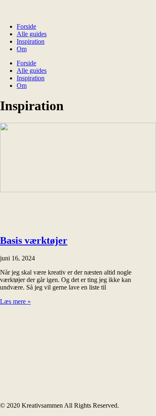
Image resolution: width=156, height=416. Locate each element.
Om (22, 48)
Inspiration (31, 41)
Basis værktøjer (33, 240)
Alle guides (32, 33)
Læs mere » (15, 301)
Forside (26, 26)
